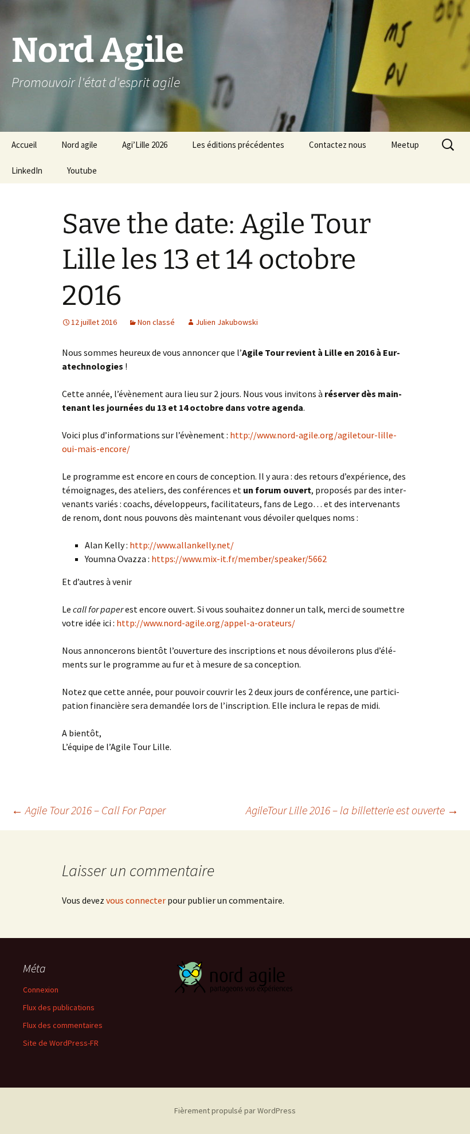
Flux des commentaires (63, 1025)
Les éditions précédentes (238, 144)
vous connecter (136, 900)
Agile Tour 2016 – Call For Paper (88, 810)
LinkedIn (26, 170)
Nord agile (79, 144)
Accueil (24, 144)
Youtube (82, 170)
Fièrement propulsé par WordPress (235, 1110)
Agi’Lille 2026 (144, 144)
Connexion (40, 989)
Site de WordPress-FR (61, 1043)
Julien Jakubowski (226, 322)
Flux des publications (59, 1007)
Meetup (405, 144)
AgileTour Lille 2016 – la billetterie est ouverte (352, 810)
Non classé (156, 322)
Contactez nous (337, 144)
